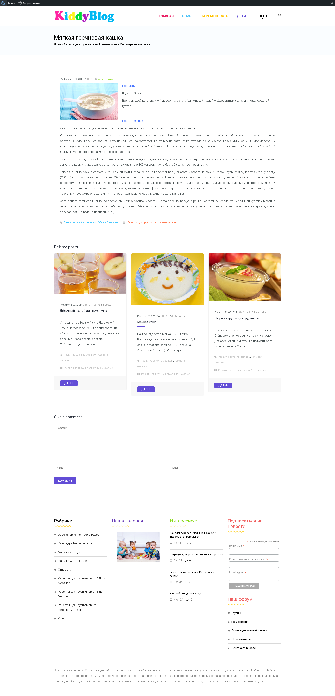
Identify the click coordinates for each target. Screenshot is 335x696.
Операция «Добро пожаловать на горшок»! (196, 554)
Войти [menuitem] (12, 3)
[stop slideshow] (141, 557)
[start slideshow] (134, 557)
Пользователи (241, 639)
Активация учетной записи (249, 630)
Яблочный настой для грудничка (83, 311)
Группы (236, 613)
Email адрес (238, 572)
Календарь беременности (76, 543)
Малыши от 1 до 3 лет (73, 561)
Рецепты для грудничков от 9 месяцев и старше (78, 607)
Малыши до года (69, 552)
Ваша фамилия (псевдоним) (248, 559)
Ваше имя (236, 546)
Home (57, 44)
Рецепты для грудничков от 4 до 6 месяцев (90, 44)
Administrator (106, 79)
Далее (68, 383)
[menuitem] (3, 3)
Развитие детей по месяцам (80, 222)
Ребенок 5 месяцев (107, 222)
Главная (166, 16)
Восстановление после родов (78, 534)
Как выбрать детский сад (185, 593)
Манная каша (146, 322)
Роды (61, 618)
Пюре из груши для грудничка (236, 318)
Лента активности (243, 648)
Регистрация (239, 621)
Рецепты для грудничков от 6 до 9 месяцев (81, 594)
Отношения (65, 569)
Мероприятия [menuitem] (31, 3)
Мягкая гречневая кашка (135, 44)
